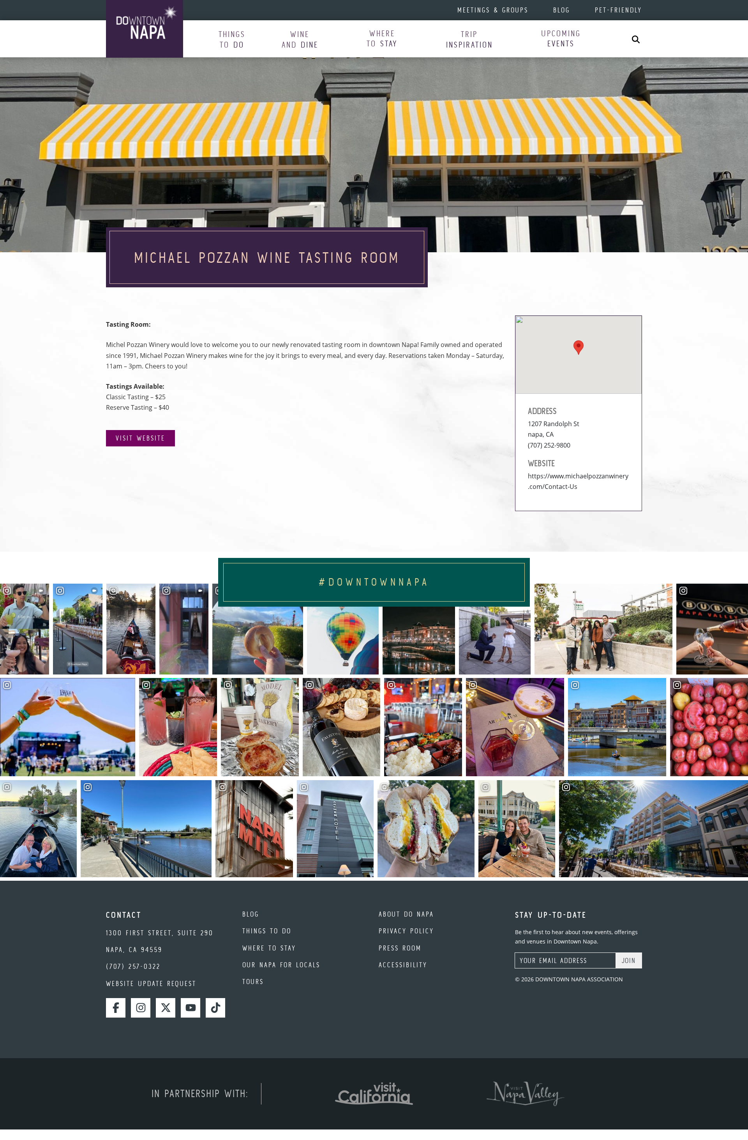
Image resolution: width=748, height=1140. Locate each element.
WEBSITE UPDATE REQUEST (151, 983)
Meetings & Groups (492, 10)
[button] (232, 39)
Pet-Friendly (618, 10)
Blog (561, 10)
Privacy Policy (406, 931)
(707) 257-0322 (133, 966)
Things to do (266, 931)
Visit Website (140, 438)
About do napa (406, 914)
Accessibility (403, 965)
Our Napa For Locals (281, 965)
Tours (253, 981)
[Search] (636, 38)
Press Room (400, 948)
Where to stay (269, 948)
